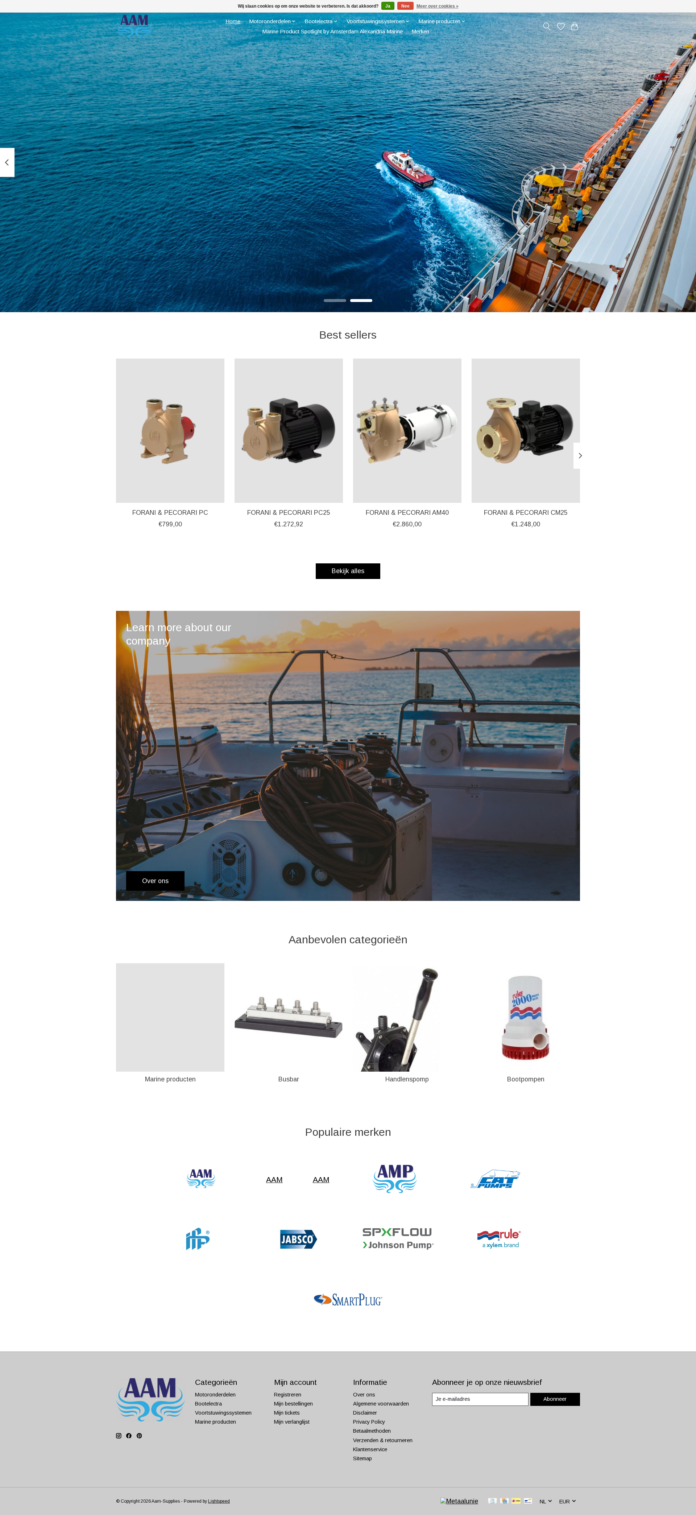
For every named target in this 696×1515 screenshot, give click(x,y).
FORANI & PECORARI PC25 (288, 512)
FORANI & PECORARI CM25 (526, 512)
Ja (387, 6)
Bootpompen (525, 1079)
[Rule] (498, 1240)
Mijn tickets (287, 1413)
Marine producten (170, 1079)
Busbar (288, 1079)
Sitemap (362, 1458)
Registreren (287, 1395)
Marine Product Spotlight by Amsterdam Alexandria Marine (332, 31)
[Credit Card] (504, 1501)
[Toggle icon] (547, 26)
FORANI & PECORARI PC (170, 512)
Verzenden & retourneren (383, 1440)
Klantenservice (370, 1449)
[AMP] (394, 1179)
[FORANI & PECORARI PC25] (289, 431)
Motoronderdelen (215, 1395)
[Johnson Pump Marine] (398, 1240)
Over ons (364, 1395)
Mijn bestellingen (293, 1404)
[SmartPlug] (348, 1300)
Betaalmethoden (372, 1431)
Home (232, 21)
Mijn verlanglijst (292, 1422)
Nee (405, 6)
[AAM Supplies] (134, 26)
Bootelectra (208, 1404)
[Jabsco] (297, 1240)
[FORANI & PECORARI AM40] (407, 431)
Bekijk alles (348, 571)
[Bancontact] (528, 1501)
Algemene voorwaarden (381, 1404)
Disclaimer (365, 1413)
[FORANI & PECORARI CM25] (526, 431)
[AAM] (201, 1179)
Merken (420, 31)
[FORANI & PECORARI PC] (170, 431)
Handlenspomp (407, 1079)
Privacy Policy (369, 1422)
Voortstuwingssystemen (223, 1413)
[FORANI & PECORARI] (197, 1240)
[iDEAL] (516, 1501)
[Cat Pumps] (495, 1179)
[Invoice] (492, 1501)
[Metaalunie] (459, 1501)
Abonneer (555, 1399)
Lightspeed (219, 1501)
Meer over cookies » (438, 6)
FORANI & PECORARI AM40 (407, 512)
